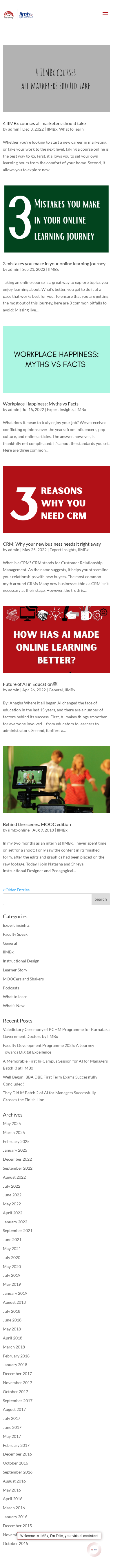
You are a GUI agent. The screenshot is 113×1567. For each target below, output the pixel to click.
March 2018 (14, 1346)
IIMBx (52, 129)
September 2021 (17, 1230)
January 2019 (15, 1293)
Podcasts (11, 987)
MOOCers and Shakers (23, 978)
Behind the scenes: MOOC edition (37, 824)
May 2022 (12, 1203)
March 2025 (14, 1132)
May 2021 (12, 1248)
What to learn (71, 129)
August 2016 (14, 1480)
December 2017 (17, 1373)
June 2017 (12, 1427)
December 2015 (17, 1525)
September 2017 (17, 1400)
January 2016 (15, 1516)
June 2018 (12, 1319)
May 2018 (12, 1328)
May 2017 (12, 1436)
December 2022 (17, 1159)
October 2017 (15, 1391)
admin (13, 129)
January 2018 (15, 1364)
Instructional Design (21, 960)
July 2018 (11, 1311)
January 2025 (15, 1150)
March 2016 (14, 1507)
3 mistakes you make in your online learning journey (54, 263)
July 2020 (11, 1257)
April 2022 (12, 1212)
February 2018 (16, 1355)
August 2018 (14, 1302)
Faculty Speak (15, 934)
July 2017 (11, 1418)
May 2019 (12, 1284)
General (56, 689)
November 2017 (17, 1382)
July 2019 (11, 1275)
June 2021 (12, 1239)
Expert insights (60, 409)
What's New (14, 1005)
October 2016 (15, 1462)
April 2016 (12, 1498)
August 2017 (14, 1409)
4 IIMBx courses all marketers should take (44, 123)
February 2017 (16, 1445)
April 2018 (12, 1337)
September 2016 (17, 1471)
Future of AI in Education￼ (30, 684)
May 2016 (12, 1489)
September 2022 (17, 1168)
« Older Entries (16, 889)
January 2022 (15, 1221)
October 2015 (15, 1543)
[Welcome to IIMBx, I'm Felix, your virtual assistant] (94, 1549)
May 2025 (12, 1123)
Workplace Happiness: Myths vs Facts (41, 403)
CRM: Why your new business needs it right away (52, 544)
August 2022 (14, 1177)
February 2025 (16, 1141)
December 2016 (17, 1453)
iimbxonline (19, 829)
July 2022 (11, 1186)
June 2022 (12, 1194)
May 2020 (12, 1266)
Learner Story (15, 969)
